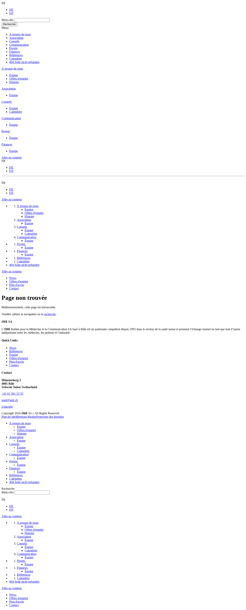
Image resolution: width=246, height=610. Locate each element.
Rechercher (9, 24)
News (12, 278)
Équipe (13, 75)
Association (16, 37)
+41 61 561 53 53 (12, 393)
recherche (50, 314)
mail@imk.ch (10, 400)
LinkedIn (7, 406)
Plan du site (9, 416)
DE (11, 9)
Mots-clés (7, 20)
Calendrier (15, 58)
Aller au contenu (12, 157)
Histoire (14, 82)
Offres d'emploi (18, 78)
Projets (13, 48)
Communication (19, 44)
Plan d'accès (16, 285)
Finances (14, 51)
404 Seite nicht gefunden (24, 62)
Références (16, 55)
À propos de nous (20, 34)
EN (11, 13)
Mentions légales (26, 416)
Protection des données (50, 416)
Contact (14, 288)
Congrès (14, 41)
